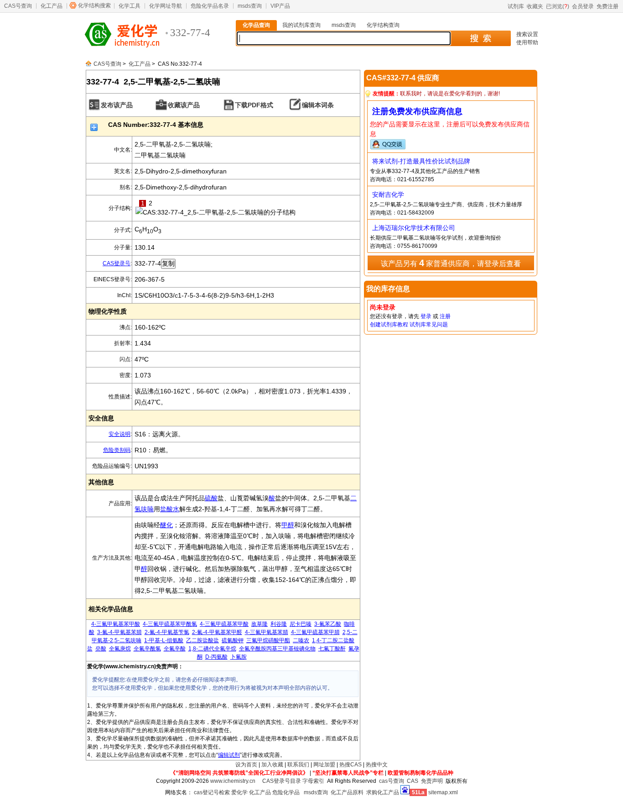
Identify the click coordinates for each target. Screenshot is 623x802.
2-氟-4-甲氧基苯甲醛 (217, 632)
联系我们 (298, 764)
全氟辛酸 (175, 648)
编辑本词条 (318, 105)
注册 (445, 316)
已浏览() (557, 6)
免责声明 (432, 781)
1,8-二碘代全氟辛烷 (212, 648)
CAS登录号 (116, 263)
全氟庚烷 (120, 648)
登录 (426, 316)
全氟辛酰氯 (147, 648)
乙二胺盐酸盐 (202, 640)
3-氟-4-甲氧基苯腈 (119, 632)
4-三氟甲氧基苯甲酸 (115, 624)
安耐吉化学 (388, 194)
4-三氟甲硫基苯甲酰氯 (170, 624)
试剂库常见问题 (429, 324)
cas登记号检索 (212, 792)
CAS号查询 (18, 6)
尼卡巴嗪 (301, 624)
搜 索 (480, 38)
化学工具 (129, 6)
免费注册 (607, 6)
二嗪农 (301, 640)
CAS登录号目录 (281, 781)
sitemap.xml (443, 792)
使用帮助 (527, 42)
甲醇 (287, 525)
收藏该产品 (184, 105)
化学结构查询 (383, 25)
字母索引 (313, 781)
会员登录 (583, 6)
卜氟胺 (238, 657)
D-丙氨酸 (216, 657)
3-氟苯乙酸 (327, 624)
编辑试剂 (229, 755)
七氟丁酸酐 (332, 648)
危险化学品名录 (210, 6)
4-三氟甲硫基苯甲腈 (315, 632)
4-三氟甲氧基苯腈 (266, 632)
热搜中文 (377, 764)
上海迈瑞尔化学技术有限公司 (413, 227)
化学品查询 (256, 25)
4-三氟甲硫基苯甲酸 (224, 624)
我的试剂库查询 (301, 25)
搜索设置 (527, 34)
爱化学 (239, 792)
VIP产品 (280, 6)
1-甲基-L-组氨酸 (163, 640)
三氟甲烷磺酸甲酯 (268, 640)
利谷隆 (278, 624)
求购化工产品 (382, 792)
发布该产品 (117, 105)
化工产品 (51, 6)
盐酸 (166, 509)
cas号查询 (391, 781)
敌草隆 (259, 624)
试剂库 (516, 6)
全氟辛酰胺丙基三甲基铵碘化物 (277, 648)
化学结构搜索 (94, 5)
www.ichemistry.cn (232, 781)
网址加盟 (324, 764)
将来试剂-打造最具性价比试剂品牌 (421, 161)
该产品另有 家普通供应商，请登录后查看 (451, 263)
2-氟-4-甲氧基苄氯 (167, 632)
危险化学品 (286, 792)
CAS (412, 781)
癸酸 (100, 648)
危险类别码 (116, 450)
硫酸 (211, 498)
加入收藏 (272, 764)
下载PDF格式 (254, 105)
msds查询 (250, 6)
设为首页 (246, 764)
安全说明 (119, 434)
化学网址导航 (165, 6)
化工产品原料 (347, 792)
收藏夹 (535, 6)
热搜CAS (350, 764)
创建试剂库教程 (389, 324)
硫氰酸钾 (233, 640)
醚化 (166, 525)
